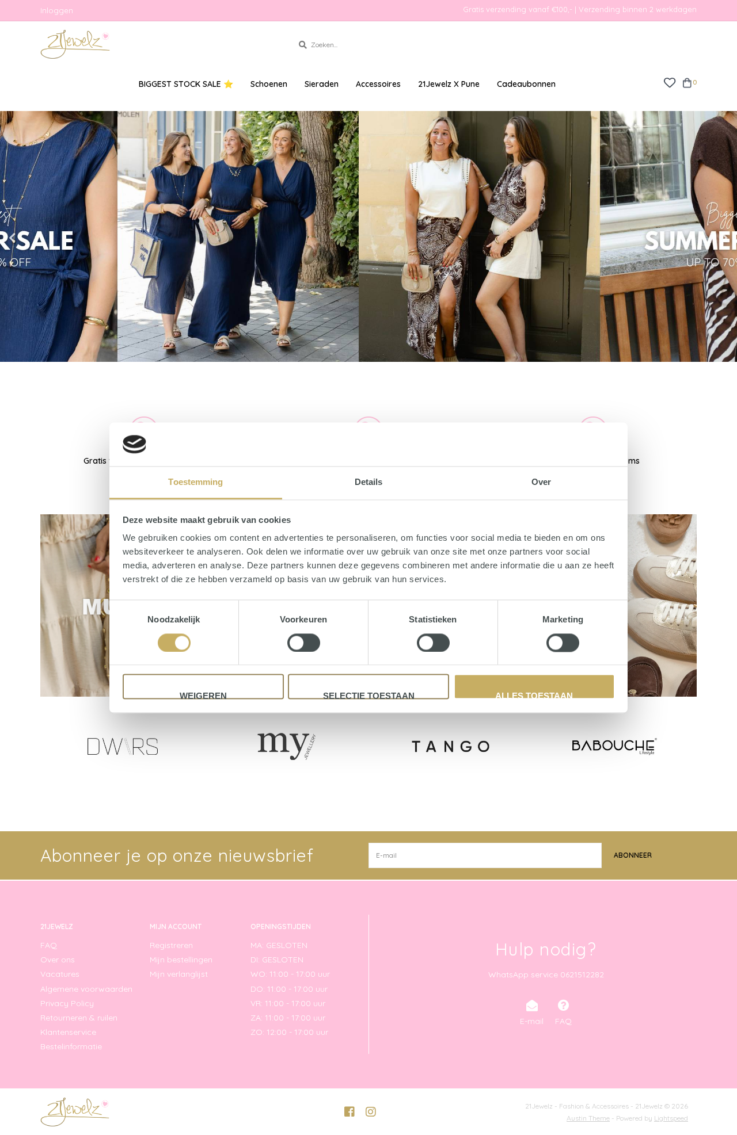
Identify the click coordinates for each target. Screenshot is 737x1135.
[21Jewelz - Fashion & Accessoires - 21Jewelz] (158, 44)
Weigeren (203, 695)
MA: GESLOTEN (278, 945)
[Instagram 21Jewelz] (371, 1112)
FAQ (48, 945)
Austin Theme (588, 1118)
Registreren (171, 945)
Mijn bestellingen (181, 959)
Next (699, 238)
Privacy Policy (67, 1003)
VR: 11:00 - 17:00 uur (287, 1003)
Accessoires (378, 84)
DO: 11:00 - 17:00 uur (289, 989)
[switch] (303, 642)
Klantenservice (68, 1032)
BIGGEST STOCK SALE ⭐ (186, 84)
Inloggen (56, 10)
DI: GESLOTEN (276, 959)
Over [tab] (541, 482)
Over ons (57, 959)
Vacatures (59, 974)
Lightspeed (671, 1118)
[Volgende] (690, 746)
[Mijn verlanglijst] (669, 82)
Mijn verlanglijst (179, 974)
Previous (37, 238)
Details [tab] (369, 482)
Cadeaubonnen (526, 84)
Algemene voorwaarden (86, 989)
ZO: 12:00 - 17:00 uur (289, 1032)
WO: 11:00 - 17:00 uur (290, 974)
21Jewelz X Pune (449, 84)
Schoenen (268, 84)
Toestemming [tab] (195, 482)
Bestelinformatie (71, 1046)
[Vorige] (47, 746)
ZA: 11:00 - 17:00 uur (287, 1017)
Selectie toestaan (369, 695)
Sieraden (322, 84)
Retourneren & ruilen (78, 1017)
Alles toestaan (534, 695)
